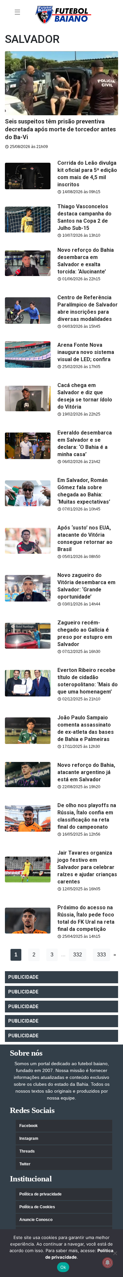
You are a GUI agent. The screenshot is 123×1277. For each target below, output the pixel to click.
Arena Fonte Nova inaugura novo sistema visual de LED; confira (85, 352)
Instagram (28, 1138)
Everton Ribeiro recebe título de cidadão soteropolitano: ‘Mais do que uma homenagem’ (87, 681)
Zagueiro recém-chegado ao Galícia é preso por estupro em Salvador (84, 633)
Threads (27, 1151)
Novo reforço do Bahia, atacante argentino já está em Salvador (86, 772)
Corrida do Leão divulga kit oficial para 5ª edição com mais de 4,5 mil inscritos (87, 174)
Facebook (28, 1125)
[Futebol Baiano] (63, 14)
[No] (115, 1253)
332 (77, 954)
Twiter (25, 1164)
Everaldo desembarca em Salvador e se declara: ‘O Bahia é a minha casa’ (84, 443)
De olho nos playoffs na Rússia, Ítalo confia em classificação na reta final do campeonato (86, 816)
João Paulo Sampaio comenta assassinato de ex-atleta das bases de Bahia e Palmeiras (85, 728)
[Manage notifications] (107, 1262)
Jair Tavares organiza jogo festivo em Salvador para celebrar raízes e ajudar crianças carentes (87, 867)
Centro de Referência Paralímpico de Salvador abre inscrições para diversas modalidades (87, 308)
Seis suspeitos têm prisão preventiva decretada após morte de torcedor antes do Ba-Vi (60, 129)
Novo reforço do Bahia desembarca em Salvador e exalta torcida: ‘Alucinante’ (85, 261)
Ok (63, 1267)
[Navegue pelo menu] (18, 12)
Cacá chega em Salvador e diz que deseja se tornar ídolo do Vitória (84, 396)
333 (101, 954)
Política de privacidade (40, 1194)
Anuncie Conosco (35, 1219)
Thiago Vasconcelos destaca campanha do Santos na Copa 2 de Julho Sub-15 (84, 217)
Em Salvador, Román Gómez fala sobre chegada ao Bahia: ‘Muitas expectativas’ (83, 491)
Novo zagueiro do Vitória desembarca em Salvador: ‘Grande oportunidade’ (86, 586)
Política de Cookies (37, 1207)
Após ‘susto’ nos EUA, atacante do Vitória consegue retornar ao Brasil (85, 538)
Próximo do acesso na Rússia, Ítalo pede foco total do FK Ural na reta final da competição (85, 918)
